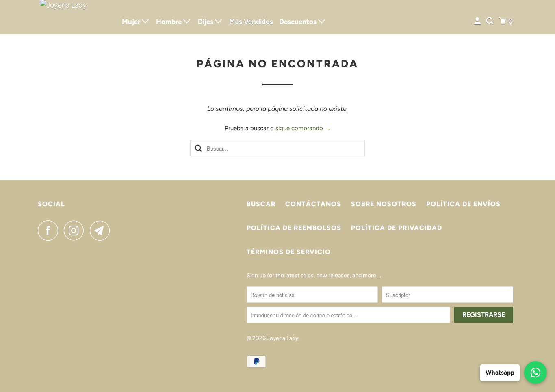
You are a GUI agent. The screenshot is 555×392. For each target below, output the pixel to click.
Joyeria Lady (282, 338)
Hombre (169, 21)
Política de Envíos (463, 204)
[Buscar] (490, 21)
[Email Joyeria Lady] (102, 230)
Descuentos (298, 21)
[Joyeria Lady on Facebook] (50, 230)
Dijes (206, 21)
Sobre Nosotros (383, 204)
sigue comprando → (303, 128)
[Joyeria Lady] (74, 17)
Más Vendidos (251, 21)
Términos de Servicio (289, 252)
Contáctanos (313, 204)
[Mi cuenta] (477, 21)
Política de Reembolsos (294, 228)
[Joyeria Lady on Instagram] (76, 230)
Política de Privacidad (396, 228)
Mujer (132, 21)
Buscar (261, 204)
